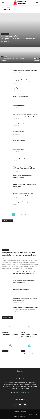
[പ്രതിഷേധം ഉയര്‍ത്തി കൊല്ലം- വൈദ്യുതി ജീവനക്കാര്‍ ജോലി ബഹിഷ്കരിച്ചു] (6, 196)
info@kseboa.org (24, 392)
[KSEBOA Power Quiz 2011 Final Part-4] (10, 327)
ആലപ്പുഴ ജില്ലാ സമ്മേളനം (19, 149)
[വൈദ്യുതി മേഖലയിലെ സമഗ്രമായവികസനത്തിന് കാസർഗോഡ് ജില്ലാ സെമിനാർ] (20, 30)
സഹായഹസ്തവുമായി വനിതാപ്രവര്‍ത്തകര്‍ (23, 202)
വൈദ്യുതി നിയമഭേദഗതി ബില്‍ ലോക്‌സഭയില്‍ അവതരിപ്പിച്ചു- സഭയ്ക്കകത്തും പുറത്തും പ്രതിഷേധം (19, 254)
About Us (16, 411)
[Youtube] (25, 405)
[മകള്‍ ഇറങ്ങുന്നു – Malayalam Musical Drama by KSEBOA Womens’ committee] (29, 346)
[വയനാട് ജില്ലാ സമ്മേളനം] (6, 108)
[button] (37, 2)
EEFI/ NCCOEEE (5, 250)
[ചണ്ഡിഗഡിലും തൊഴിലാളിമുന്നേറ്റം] (6, 292)
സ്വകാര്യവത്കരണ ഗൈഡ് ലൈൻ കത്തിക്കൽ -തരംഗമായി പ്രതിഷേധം (24, 282)
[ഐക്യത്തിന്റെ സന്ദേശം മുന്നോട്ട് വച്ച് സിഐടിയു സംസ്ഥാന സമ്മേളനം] (6, 301)
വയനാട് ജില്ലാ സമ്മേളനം (19, 106)
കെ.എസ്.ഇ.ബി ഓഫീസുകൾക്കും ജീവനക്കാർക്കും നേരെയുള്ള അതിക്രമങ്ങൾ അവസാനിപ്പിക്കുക (25, 273)
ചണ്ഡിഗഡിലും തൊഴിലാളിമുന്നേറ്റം (21, 290)
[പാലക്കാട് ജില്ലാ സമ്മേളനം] (6, 160)
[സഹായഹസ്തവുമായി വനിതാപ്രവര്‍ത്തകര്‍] (6, 204)
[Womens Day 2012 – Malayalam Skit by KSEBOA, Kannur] (29, 327)
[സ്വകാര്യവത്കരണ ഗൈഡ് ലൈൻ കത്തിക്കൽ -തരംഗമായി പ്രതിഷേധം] (6, 283)
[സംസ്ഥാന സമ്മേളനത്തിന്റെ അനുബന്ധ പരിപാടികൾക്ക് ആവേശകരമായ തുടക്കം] (6, 81)
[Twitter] (20, 405)
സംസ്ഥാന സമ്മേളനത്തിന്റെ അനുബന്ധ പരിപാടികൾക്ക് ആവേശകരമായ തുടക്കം (22, 80)
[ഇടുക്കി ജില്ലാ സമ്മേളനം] (6, 134)
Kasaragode (5, 34)
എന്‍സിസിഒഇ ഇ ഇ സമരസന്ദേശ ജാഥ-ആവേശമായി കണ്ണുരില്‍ (23, 177)
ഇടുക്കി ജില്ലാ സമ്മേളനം (18, 132)
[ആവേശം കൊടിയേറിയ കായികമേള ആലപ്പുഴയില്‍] (6, 73)
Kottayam (4, 56)
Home (3, 7)
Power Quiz (5, 332)
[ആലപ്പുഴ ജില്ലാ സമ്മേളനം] (6, 152)
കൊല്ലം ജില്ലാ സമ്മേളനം (19, 141)
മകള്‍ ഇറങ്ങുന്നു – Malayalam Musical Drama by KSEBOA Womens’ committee (28, 355)
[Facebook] (15, 405)
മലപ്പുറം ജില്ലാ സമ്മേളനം (19, 123)
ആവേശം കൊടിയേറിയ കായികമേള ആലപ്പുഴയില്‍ (25, 70)
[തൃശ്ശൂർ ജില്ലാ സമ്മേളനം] (6, 90)
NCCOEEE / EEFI (7, 221)
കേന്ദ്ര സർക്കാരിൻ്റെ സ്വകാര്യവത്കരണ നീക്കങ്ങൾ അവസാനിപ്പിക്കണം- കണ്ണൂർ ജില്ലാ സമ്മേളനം (25, 115)
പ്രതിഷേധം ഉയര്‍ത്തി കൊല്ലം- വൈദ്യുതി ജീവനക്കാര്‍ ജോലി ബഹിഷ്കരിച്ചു (23, 194)
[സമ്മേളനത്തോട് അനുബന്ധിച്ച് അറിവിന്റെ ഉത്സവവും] (16, 59)
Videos (23, 332)
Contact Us (23, 411)
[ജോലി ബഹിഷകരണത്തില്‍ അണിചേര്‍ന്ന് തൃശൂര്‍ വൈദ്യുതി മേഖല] (6, 187)
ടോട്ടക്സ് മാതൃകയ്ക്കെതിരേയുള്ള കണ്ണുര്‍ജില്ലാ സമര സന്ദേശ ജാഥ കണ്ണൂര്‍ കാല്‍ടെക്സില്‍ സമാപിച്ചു (24, 168)
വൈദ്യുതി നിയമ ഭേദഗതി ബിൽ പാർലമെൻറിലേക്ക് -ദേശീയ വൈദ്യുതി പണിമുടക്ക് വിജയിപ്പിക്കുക (25, 308)
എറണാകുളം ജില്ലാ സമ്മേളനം (20, 97)
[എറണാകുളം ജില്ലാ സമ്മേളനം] (6, 99)
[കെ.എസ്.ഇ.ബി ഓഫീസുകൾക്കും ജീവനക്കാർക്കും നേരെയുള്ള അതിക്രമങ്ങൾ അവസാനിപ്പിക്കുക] (6, 274)
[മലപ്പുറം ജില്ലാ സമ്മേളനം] (6, 125)
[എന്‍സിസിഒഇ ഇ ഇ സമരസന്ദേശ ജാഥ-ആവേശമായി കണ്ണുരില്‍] (6, 178)
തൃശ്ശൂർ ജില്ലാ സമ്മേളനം (18, 88)
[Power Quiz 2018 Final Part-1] (10, 346)
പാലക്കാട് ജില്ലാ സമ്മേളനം (19, 158)
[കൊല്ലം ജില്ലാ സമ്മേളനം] (6, 143)
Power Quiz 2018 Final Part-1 (9, 353)
